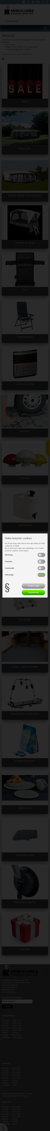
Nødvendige (9, 575)
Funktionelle (9, 568)
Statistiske (8, 561)
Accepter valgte (33, 586)
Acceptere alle (33, 592)
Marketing (9, 555)
